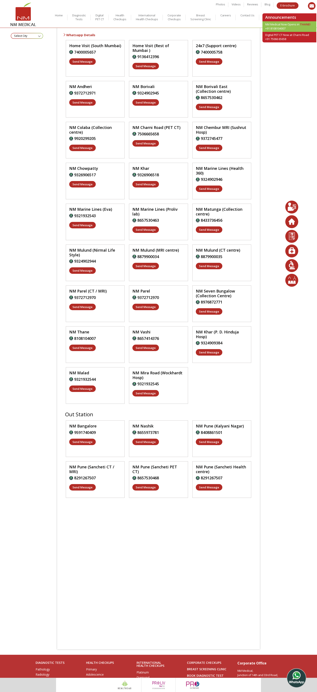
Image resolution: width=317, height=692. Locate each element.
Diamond (143, 677)
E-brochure (287, 5)
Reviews (252, 4)
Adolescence (95, 674)
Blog (267, 4)
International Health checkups (147, 17)
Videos (236, 4)
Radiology (42, 674)
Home (59, 15)
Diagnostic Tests (79, 17)
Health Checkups (119, 17)
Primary (91, 669)
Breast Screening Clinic (200, 17)
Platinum (143, 672)
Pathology (43, 669)
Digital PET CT (99, 17)
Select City (20, 36)
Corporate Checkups (174, 17)
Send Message (82, 61)
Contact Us (247, 15)
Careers (225, 15)
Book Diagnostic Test (205, 675)
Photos (220, 4)
